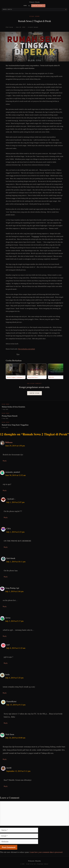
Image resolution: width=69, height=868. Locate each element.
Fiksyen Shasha (34, 2)
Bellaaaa (8, 442)
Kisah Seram (34, 16)
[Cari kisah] (29, 5)
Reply (5, 461)
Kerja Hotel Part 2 (33, 377)
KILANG (51, 377)
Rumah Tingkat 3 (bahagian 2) (15, 377)
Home (25, 5)
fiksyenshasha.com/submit (26, 349)
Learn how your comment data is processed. (46, 852)
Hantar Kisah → (38, 5)
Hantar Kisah (34, 393)
